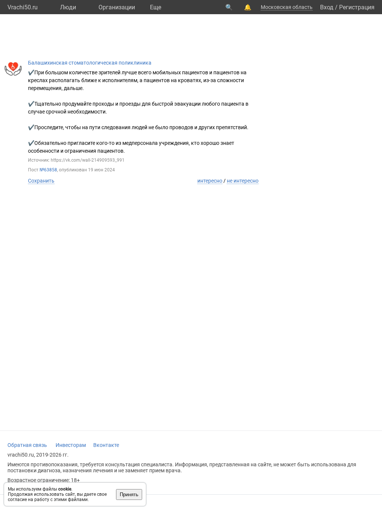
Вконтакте (106, 445)
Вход (327, 7)
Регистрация (357, 7)
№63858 (48, 169)
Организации (116, 7)
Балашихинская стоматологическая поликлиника (89, 63)
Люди (68, 7)
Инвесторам (71, 445)
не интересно (243, 181)
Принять (129, 494)
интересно (209, 181)
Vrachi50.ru (22, 7)
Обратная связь (27, 445)
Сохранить (41, 181)
